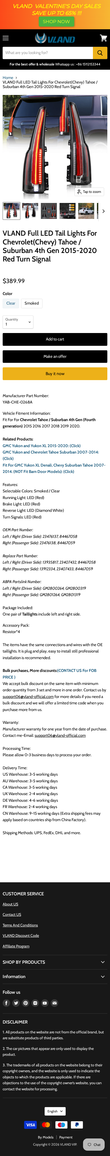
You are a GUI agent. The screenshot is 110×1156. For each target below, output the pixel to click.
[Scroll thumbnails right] (102, 211)
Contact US (12, 914)
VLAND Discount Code (21, 935)
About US (10, 904)
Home (8, 78)
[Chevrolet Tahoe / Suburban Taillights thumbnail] (48, 210)
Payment (65, 1137)
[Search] (100, 53)
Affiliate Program (16, 946)
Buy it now (55, 373)
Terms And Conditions (20, 925)
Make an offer (55, 356)
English (53, 1111)
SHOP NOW (56, 21)
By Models (45, 1137)
